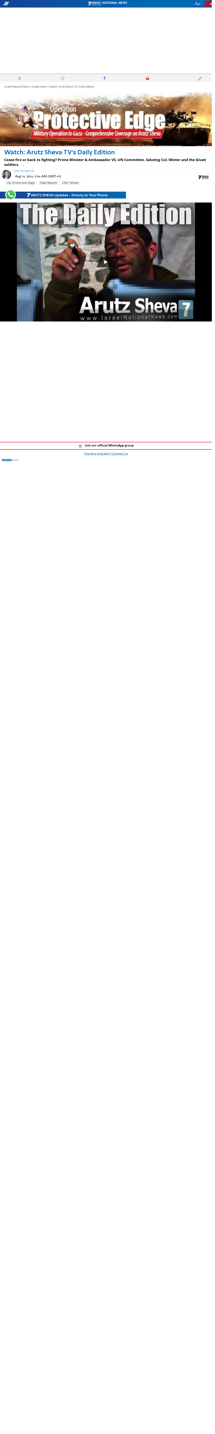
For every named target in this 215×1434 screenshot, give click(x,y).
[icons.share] (208, 3)
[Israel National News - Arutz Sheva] (107, 4)
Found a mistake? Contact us (106, 454)
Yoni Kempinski (23, 171)
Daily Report (48, 183)
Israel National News (17, 86)
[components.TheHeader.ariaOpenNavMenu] (34, 4)
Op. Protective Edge (21, 183)
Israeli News (39, 86)
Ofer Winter (70, 183)
